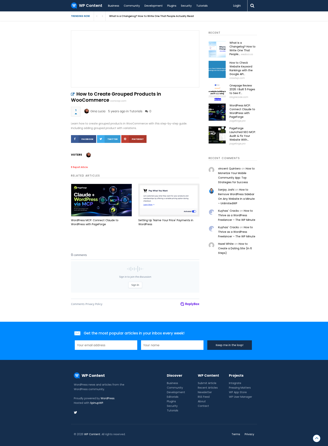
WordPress (107, 398)
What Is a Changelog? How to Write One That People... (242, 48)
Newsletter (205, 392)
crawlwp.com (237, 78)
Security (186, 6)
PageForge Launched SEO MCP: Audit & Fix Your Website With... (242, 134)
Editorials (172, 397)
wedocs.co (247, 54)
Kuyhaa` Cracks (228, 211)
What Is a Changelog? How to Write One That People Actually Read (151, 16)
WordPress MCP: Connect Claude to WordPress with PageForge (94, 222)
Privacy (249, 434)
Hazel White (226, 244)
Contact (203, 406)
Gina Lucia (97, 111)
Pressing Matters (240, 388)
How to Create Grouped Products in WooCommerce (116, 97)
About (202, 401)
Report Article (80, 167)
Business (113, 6)
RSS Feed (204, 397)
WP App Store (238, 392)
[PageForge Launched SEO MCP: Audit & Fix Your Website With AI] (217, 134)
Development (153, 6)
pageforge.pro (237, 120)
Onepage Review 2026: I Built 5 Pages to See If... (242, 89)
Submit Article (207, 383)
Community (132, 6)
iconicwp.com (118, 100)
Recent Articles (208, 388)
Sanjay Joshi (226, 190)
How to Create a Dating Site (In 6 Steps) (235, 248)
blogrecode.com (238, 97)
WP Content (92, 434)
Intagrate (235, 383)
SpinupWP (96, 403)
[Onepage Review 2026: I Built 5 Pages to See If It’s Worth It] (217, 92)
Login (237, 5)
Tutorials (202, 6)
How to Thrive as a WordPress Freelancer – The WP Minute (236, 215)
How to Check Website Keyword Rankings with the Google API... (241, 68)
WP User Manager (240, 397)
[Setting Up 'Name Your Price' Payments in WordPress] (169, 200)
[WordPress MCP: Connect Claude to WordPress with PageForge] (101, 200)
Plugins (171, 6)
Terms (236, 434)
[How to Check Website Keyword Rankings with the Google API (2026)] (217, 69)
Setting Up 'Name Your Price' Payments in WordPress (165, 222)
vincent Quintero (229, 168)
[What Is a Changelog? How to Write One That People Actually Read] (217, 49)
